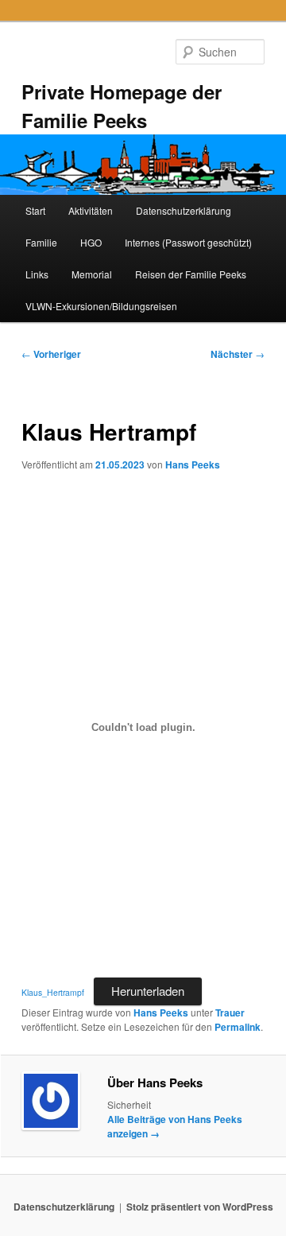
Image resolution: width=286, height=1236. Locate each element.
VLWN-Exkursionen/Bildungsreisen (101, 306)
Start (35, 210)
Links (36, 274)
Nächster (238, 354)
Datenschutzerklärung (183, 210)
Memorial (92, 274)
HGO (91, 242)
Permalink (237, 1027)
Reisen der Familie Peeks (190, 274)
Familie (41, 242)
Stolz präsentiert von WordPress (199, 1206)
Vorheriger (51, 354)
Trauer (230, 1012)
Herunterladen (147, 990)
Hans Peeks (192, 464)
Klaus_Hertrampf (52, 992)
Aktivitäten (90, 210)
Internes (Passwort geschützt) (188, 242)
